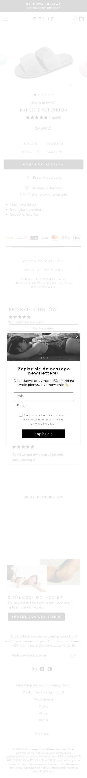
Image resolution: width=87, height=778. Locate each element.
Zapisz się (43, 434)
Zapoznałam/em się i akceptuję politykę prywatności (45, 419)
